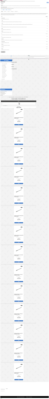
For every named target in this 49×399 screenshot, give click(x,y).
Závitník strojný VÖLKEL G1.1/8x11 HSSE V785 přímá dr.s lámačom (18, 314)
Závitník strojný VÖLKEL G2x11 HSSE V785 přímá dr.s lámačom (18, 373)
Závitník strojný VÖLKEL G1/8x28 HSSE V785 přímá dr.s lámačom (18, 157)
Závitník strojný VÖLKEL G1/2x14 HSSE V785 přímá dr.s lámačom (18, 118)
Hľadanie (29, 55)
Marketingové (10, 9)
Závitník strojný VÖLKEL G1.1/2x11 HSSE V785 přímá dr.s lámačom (18, 275)
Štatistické (7, 9)
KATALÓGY (13, 66)
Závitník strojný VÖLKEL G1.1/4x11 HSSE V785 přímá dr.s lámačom (18, 294)
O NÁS (12, 59)
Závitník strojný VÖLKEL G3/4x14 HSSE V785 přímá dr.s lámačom (18, 177)
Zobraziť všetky (3, 79)
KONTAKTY (13, 64)
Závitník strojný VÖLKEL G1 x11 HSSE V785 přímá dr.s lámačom (18, 255)
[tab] (19, 103)
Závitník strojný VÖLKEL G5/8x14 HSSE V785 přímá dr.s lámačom (18, 216)
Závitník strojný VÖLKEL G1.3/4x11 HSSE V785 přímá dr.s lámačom (18, 333)
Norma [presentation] (19, 104)
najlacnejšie (17, 107)
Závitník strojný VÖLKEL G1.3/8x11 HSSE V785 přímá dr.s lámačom (18, 353)
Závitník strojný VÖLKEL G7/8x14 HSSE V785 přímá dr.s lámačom (18, 235)
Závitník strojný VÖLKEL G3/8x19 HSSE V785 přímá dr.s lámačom (18, 196)
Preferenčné (5, 9)
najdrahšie (20, 107)
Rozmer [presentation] (19, 103)
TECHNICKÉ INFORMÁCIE (14, 68)
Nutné (2, 9)
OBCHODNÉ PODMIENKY (14, 62)
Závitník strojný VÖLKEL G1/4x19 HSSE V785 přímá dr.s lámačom (18, 137)
